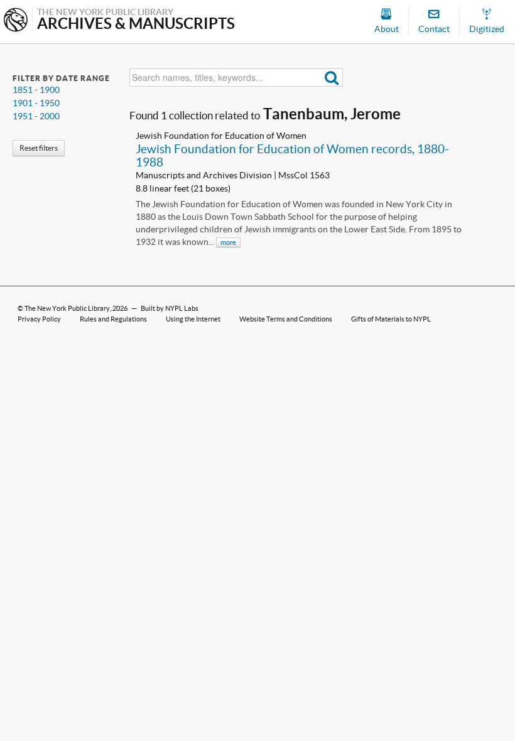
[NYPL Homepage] (16, 21)
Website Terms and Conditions (285, 319)
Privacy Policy (39, 319)
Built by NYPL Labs (169, 308)
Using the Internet (193, 319)
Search (332, 77)
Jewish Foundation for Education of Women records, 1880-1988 (292, 155)
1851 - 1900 (36, 90)
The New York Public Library (67, 308)
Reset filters (38, 148)
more (228, 242)
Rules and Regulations (113, 319)
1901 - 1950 (36, 103)
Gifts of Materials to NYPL (391, 319)
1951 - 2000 (36, 116)
